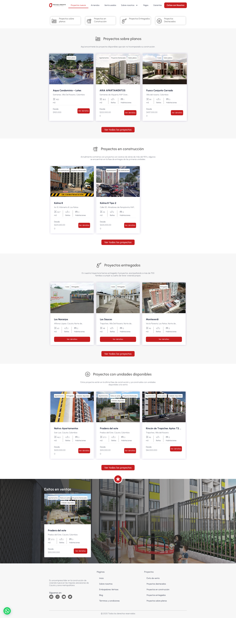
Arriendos (95, 5)
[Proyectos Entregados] (124, 21)
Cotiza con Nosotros (175, 5)
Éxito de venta (153, 578)
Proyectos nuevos (78, 5)
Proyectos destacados (156, 584)
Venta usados (110, 5)
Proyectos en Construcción (100, 20)
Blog (101, 595)
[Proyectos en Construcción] (89, 21)
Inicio (101, 578)
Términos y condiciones (109, 601)
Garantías (157, 5)
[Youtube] (64, 597)
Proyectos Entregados (139, 18)
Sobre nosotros (127, 5)
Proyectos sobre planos (157, 601)
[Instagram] (57, 597)
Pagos (145, 5)
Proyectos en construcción (158, 589)
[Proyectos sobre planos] (54, 21)
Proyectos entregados (156, 595)
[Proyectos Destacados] (159, 21)
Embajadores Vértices (108, 589)
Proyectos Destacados (170, 20)
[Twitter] (70, 597)
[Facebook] (51, 597)
